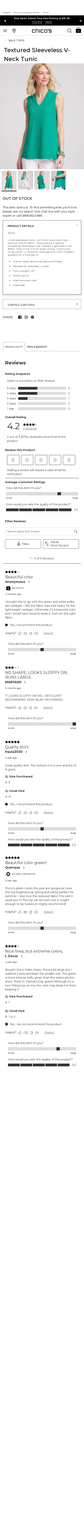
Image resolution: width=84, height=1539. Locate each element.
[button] (78, 30)
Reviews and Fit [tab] (14, 346)
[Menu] (5, 30)
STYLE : (12, 232)
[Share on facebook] (19, 317)
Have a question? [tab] (37, 346)
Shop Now (37, 21)
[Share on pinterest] (32, 317)
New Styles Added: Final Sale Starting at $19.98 (42, 18)
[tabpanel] (42, 713)
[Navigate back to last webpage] (6, 40)
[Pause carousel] (80, 20)
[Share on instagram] (26, 317)
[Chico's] (42, 31)
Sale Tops (16, 40)
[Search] (69, 30)
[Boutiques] (14, 30)
